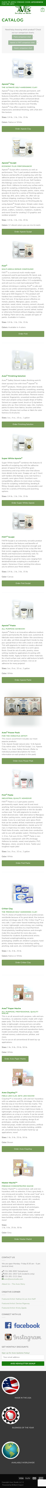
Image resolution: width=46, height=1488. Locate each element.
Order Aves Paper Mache (15, 1059)
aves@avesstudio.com (13, 1279)
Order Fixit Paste (23, 863)
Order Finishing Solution (23, 424)
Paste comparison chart (22, 37)
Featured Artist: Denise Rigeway (16, 1303)
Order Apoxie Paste (23, 680)
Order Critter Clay (23, 962)
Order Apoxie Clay (23, 129)
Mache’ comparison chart (23, 48)
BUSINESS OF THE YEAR (23, 1427)
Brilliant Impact (17, 1485)
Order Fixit (23, 334)
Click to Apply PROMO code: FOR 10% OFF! (22, 3)
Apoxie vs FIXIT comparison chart (22, 42)
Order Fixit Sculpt (23, 583)
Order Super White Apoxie (23, 503)
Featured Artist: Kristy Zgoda (14, 1308)
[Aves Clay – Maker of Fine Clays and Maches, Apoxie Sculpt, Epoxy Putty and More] (23, 10)
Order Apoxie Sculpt (23, 231)
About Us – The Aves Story (13, 1284)
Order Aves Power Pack (23, 761)
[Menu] (3, 10)
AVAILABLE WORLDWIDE (23, 1462)
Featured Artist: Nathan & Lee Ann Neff (19, 1299)
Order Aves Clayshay (23, 1149)
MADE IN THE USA (23, 1398)
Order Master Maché (23, 1239)
